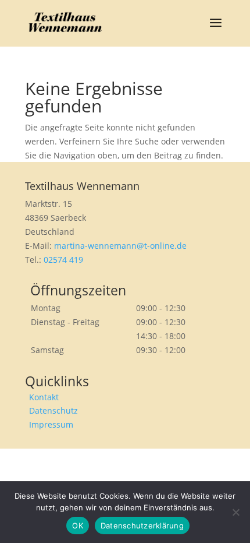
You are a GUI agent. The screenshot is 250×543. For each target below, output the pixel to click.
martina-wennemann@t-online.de (120, 245)
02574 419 (63, 259)
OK (77, 525)
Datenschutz (53, 410)
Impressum (51, 424)
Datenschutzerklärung (142, 525)
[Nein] (235, 512)
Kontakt (44, 397)
